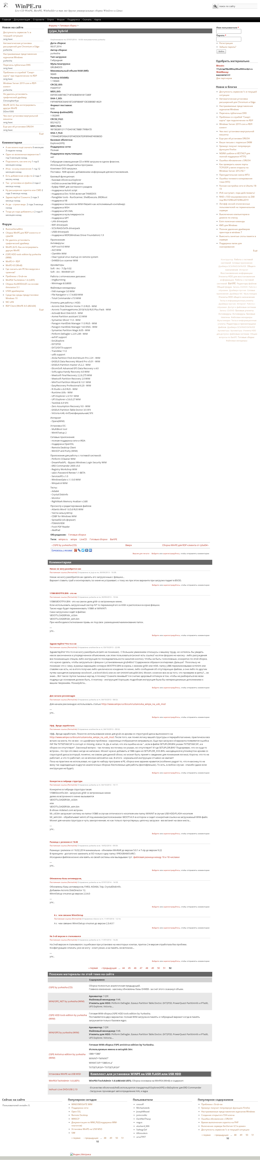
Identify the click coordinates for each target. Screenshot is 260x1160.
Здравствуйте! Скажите (18, 197)
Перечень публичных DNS (17, 64)
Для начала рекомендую (62, 696)
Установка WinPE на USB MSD (65, 1073)
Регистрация (226, 43)
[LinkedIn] (90, 550)
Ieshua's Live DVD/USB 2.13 (63, 1089)
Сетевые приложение (242, 262)
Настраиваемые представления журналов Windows (228, 1111)
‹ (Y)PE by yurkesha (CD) (64, 545)
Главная (6, 19)
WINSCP (75, 1118)
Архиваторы (223, 330)
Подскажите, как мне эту (18, 161)
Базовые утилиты (244, 310)
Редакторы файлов (246, 283)
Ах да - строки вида (16, 204)
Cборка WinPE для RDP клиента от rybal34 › (185, 545)
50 (158, 968)
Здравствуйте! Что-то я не (63, 644)
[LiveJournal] (79, 550)
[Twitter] (83, 550)
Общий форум (224, 286)
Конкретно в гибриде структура (66, 781)
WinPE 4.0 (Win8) (14, 265)
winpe (74, 539)
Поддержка (73, 19)
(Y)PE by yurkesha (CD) (61, 987)
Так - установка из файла (19, 182)
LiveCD (83, 539)
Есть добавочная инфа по (19, 175)
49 (152, 968)
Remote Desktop (79, 1115)
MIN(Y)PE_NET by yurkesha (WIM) (66, 1001)
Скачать (87, 19)
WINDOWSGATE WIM (81, 1104)
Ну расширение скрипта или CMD (23, 190)
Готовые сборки (68, 25)
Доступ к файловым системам (242, 307)
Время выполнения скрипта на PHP (219, 1122)
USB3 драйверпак (15, 290)
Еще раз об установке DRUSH (18, 126)
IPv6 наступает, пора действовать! (237, 192)
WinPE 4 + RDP (13, 261)
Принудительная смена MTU (234, 174)
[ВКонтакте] (87, 550)
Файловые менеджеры (241, 317)
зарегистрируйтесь (171, 553)
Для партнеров (224, 78)
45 (129, 968)
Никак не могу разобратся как (65, 569)
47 (141, 968)
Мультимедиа (250, 293)
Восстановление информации (237, 273)
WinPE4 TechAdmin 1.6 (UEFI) (20, 279)
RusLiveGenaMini (14, 228)
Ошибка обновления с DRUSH (235, 160)
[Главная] (6, 6)
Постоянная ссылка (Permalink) (63, 572)
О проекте (38, 19)
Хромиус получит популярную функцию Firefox (225, 1107)
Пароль (221, 35)
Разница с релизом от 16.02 (64, 842)
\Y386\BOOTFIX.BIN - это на (63, 593)
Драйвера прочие (237, 290)
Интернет (243, 270)
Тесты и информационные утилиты (236, 300)
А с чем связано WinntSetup (68, 915)
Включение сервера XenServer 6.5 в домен (223, 1126)
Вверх (128, 545)
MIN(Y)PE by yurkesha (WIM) (64, 1032)
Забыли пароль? (227, 46)
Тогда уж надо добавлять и (20, 211)
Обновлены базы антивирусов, (66, 878)
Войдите (155, 553)
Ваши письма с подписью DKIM (235, 142)
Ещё (41, 133)
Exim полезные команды (232, 221)
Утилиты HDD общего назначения (237, 297)
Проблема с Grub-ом (16, 276)
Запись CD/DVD (240, 287)
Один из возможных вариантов (22, 154)
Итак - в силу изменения (18, 168)
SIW (73, 1132)
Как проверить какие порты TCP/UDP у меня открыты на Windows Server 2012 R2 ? (234, 167)
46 (135, 968)
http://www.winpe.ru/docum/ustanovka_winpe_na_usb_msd (134, 704)
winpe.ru (63, 539)
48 (147, 968)
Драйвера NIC (236, 293)
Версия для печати (141, 553)
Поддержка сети (79, 1107)
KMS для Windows (228, 225)
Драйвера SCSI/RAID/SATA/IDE (232, 266)
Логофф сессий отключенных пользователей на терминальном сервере (237, 207)
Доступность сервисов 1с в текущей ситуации (225, 1129)
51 (164, 968)
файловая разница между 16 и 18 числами (156, 857)
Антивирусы (224, 313)
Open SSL (76, 1111)
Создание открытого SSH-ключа (218, 1115)
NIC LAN (10, 301)
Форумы (53, 25)
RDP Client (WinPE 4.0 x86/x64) (21, 305)
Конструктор (227, 259)
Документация (22, 19)
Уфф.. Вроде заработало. (62, 725)
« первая (93, 968)
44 (123, 968)
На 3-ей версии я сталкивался (65, 936)
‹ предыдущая (109, 968)
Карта (97, 19)
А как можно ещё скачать (19, 147)
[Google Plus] (75, 550)
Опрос (50, 19)
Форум (61, 19)
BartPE (113, 539)
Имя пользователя (227, 27)
